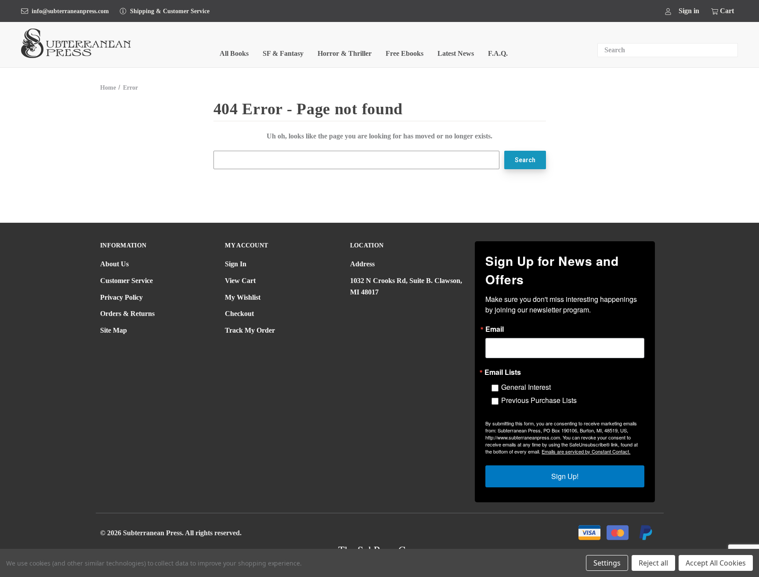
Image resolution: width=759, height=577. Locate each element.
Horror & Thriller (345, 53)
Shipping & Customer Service (170, 11)
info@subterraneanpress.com (70, 11)
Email (494, 329)
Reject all (653, 563)
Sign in (689, 11)
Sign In (235, 264)
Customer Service (126, 280)
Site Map (113, 330)
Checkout (239, 313)
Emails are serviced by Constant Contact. (586, 451)
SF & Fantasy (283, 53)
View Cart (240, 280)
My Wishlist (242, 297)
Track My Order (250, 330)
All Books (234, 53)
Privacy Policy (121, 297)
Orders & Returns (127, 313)
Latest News (455, 53)
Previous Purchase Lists (539, 400)
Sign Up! (564, 476)
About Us (114, 264)
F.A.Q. (498, 53)
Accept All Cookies (716, 563)
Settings (607, 563)
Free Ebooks (404, 53)
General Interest (526, 387)
